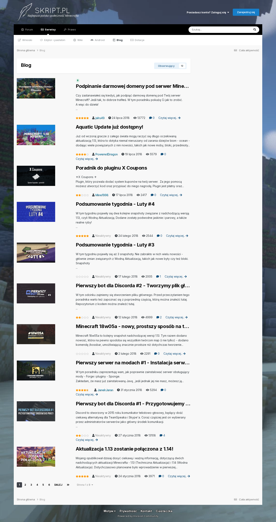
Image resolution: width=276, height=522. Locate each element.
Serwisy (50, 29)
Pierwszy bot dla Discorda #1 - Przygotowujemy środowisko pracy (133, 404)
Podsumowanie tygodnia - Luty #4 (115, 204)
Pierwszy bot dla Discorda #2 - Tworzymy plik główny (133, 285)
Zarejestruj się (246, 12)
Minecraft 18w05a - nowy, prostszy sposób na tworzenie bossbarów (133, 326)
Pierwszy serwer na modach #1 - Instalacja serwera (133, 363)
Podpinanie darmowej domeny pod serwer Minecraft (133, 86)
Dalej (58, 484)
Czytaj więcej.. (168, 117)
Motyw (109, 511)
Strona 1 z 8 (84, 484)
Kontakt (146, 511)
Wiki (80, 40)
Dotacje (139, 40)
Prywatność (128, 511)
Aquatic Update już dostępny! (109, 127)
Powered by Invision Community (138, 516)
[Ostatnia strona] (68, 484)
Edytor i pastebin (54, 40)
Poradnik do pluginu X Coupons (111, 168)
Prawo (71, 29)
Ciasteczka (164, 511)
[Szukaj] (254, 29)
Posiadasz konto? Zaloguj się (207, 12)
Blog (119, 40)
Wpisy (241, 29)
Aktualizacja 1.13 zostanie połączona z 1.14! (124, 449)
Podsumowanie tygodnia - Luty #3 (115, 245)
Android (99, 40)
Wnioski (26, 40)
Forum (28, 29)
